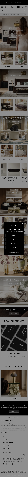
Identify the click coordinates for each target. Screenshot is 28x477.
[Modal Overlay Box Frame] (14, 238)
